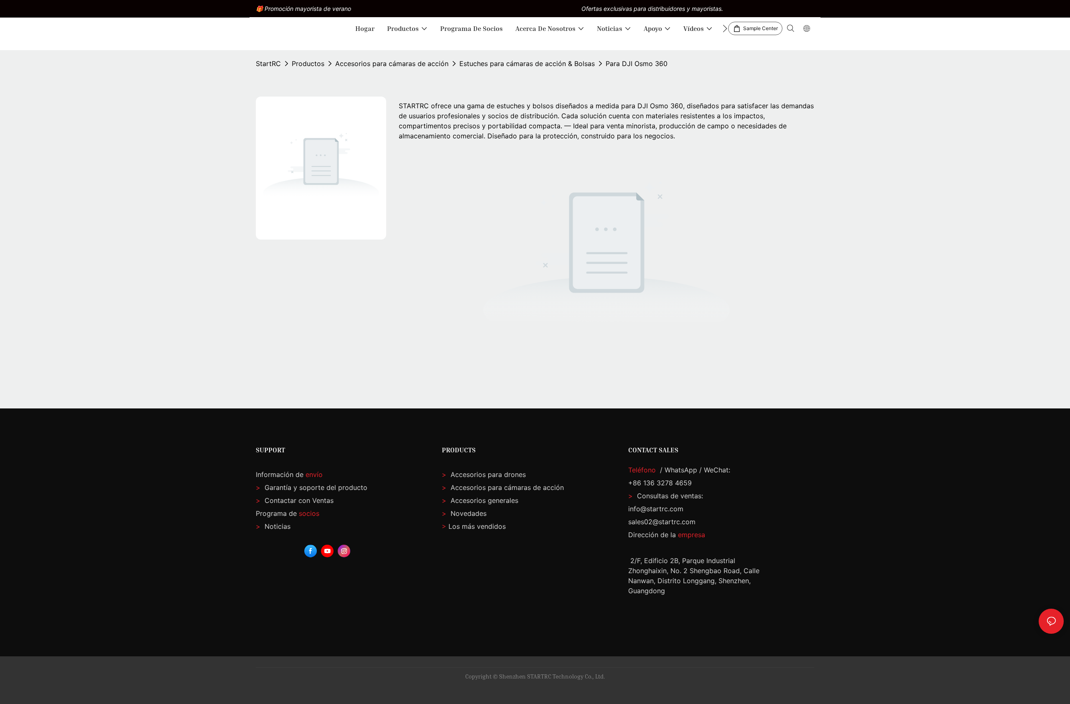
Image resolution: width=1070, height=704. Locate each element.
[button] (725, 28)
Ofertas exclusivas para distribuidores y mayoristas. (652, 8)
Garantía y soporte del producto (314, 487)
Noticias (273, 526)
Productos (308, 63)
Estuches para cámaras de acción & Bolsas (527, 63)
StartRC (268, 63)
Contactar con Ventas (295, 500)
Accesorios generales (483, 500)
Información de (289, 474)
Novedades (467, 513)
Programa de (287, 513)
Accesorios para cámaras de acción (391, 63)
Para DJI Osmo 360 (636, 63)
